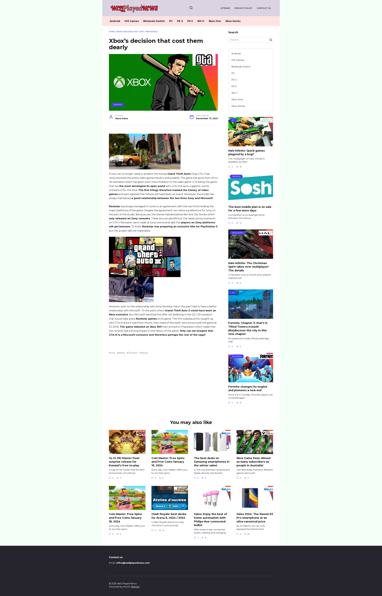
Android (115, 21)
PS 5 (190, 21)
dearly (122, 352)
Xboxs (144, 352)
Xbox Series (233, 21)
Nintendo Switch (154, 21)
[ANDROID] (250, 200)
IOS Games (132, 21)
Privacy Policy (243, 8)
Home (112, 32)
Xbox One (215, 21)
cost (113, 352)
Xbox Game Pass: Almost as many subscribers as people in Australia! (254, 462)
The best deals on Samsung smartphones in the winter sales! (211, 462)
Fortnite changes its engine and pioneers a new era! (247, 388)
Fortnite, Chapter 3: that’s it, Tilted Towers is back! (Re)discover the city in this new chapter (248, 328)
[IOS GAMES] (250, 380)
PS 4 (180, 21)
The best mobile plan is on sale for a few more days (249, 208)
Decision (133, 352)
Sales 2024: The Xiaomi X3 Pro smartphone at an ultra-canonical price (255, 517)
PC (171, 21)
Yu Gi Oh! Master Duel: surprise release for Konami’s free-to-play (124, 462)
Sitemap (225, 8)
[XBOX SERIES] (250, 257)
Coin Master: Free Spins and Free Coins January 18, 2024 (125, 517)
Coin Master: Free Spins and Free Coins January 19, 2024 (167, 462)
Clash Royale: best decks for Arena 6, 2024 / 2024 (168, 515)
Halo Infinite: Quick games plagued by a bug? (246, 152)
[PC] (250, 144)
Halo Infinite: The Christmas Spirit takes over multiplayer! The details (248, 266)
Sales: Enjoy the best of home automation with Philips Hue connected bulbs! (210, 519)
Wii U (200, 21)
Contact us (264, 8)
